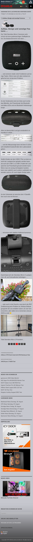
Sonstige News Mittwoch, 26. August (11, 411)
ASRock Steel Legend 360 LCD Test (11, 387)
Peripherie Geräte (25, 11)
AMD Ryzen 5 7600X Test (8, 360)
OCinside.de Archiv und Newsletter (11, 522)
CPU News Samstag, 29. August (10, 404)
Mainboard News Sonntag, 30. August (12, 401)
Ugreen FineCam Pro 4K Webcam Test (12, 385)
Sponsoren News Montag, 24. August (11, 416)
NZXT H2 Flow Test (6, 390)
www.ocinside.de (18, 539)
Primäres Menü (31, 6)
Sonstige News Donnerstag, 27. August (12, 408)
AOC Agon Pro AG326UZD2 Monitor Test (13, 380)
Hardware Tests (6, 11)
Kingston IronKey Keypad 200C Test (11, 392)
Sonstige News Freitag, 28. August (11, 406)
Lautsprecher (15, 11)
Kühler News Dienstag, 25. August (11, 413)
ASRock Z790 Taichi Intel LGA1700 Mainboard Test (15, 354)
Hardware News (6, 398)
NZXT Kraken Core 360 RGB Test (10, 383)
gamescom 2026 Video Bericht (10, 378)
